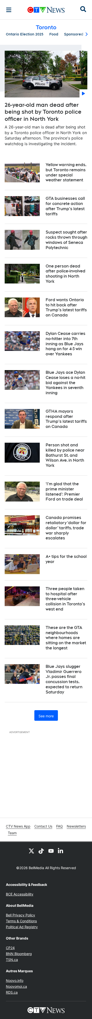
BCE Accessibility (19, 894)
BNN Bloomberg (19, 954)
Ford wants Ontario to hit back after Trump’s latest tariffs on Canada (66, 307)
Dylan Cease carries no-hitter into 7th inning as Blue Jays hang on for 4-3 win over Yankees (65, 343)
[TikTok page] (41, 851)
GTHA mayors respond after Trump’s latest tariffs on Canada (66, 419)
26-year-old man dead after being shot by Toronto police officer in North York (43, 112)
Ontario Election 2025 (24, 34)
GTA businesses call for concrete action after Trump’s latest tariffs (65, 206)
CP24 (10, 948)
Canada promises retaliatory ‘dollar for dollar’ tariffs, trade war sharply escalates (66, 527)
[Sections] (9, 10)
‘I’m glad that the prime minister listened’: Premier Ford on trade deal (64, 492)
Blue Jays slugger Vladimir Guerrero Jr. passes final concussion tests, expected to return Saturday (64, 679)
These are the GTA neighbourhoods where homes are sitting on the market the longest (66, 637)
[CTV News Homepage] (46, 10)
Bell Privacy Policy (20, 915)
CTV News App (18, 826)
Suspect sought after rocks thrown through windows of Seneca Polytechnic (66, 240)
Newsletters (76, 826)
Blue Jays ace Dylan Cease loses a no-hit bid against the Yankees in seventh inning (65, 382)
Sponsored (73, 34)
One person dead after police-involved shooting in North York (65, 274)
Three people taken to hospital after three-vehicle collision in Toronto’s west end (65, 598)
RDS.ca (12, 992)
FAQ (59, 826)
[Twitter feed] (31, 851)
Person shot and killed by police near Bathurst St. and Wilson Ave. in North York (65, 455)
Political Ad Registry (22, 927)
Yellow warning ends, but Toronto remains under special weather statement (66, 172)
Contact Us (43, 826)
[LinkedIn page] (61, 851)
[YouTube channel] (51, 851)
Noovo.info (14, 980)
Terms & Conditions (21, 921)
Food (53, 34)
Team (12, 833)
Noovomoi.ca (16, 986)
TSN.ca (12, 959)
